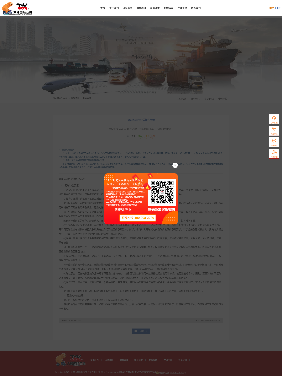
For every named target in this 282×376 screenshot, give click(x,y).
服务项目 (141, 8)
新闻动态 (155, 8)
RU (279, 8)
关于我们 (114, 8)
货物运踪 (168, 8)
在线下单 (182, 8)
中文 (271, 8)
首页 (102, 8)
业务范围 (127, 8)
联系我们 (196, 8)
